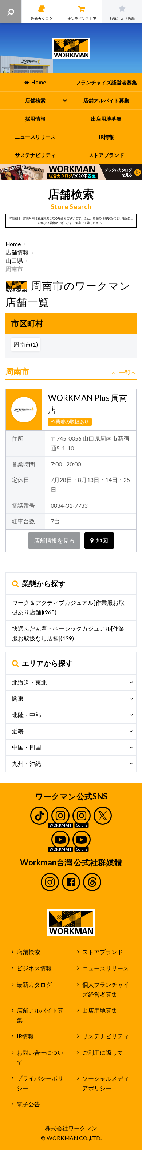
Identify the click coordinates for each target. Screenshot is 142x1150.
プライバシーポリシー (40, 1083)
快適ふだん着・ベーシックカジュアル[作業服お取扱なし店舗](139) (68, 633)
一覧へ (128, 372)
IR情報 (25, 1036)
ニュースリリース (105, 968)
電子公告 (28, 1104)
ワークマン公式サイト (71, 48)
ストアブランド (102, 952)
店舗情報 (17, 252)
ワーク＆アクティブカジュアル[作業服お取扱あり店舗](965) (68, 607)
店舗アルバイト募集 (40, 1015)
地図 (102, 540)
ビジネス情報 (34, 968)
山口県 (14, 260)
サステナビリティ (105, 1036)
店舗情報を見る (54, 540)
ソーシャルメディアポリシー (105, 1083)
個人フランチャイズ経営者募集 (105, 989)
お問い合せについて (40, 1057)
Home (13, 244)
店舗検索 (28, 952)
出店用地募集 (99, 1010)
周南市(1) (25, 344)
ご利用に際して (102, 1052)
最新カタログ (34, 984)
